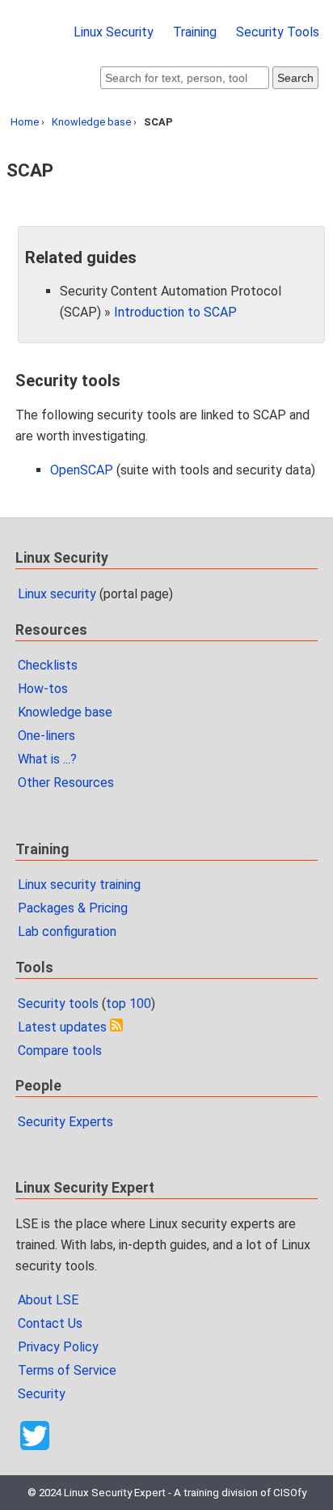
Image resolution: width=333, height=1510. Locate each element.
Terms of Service (67, 1370)
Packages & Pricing (73, 908)
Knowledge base (91, 122)
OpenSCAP (81, 470)
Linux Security (114, 32)
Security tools (58, 1003)
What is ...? (47, 759)
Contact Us (50, 1323)
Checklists (48, 665)
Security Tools (277, 32)
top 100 (128, 1003)
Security (41, 1394)
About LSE (48, 1300)
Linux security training (79, 884)
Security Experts (65, 1121)
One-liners (46, 735)
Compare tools (60, 1050)
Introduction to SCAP (175, 312)
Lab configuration (67, 931)
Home (25, 122)
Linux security (57, 594)
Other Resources (66, 782)
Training (195, 32)
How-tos (43, 688)
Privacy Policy (58, 1347)
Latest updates (62, 1027)
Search (295, 77)
